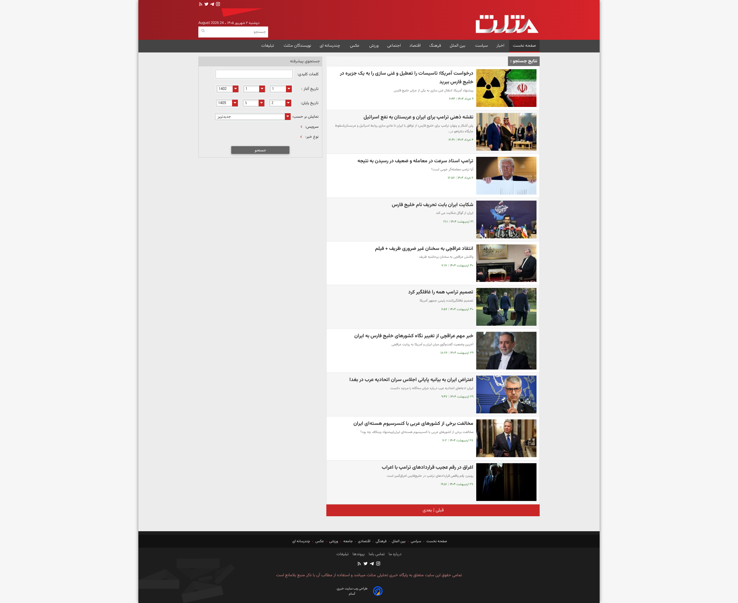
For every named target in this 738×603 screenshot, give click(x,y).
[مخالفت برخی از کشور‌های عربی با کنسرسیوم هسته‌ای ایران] (506, 438)
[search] (203, 31)
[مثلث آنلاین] (507, 24)
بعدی (427, 510)
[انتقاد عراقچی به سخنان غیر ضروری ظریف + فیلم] (506, 263)
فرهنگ (435, 45)
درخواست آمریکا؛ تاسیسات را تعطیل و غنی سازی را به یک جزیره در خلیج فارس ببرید (406, 77)
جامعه (348, 541)
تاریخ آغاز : (310, 89)
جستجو (260, 150)
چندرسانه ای (330, 45)
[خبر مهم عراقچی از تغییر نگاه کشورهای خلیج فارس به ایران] (506, 351)
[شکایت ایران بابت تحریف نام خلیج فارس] (506, 219)
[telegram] (211, 4)
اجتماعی (394, 45)
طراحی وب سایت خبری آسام (352, 591)
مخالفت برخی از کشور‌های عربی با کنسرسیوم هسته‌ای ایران (413, 423)
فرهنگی (381, 541)
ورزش (374, 45)
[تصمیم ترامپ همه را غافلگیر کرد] (506, 307)
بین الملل (458, 45)
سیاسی (416, 541)
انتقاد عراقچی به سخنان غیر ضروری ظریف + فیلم (424, 248)
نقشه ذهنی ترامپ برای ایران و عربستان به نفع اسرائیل (418, 117)
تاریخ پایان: (310, 103)
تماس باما (376, 554)
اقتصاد (415, 45)
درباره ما (394, 554)
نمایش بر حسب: (305, 117)
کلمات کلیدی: (307, 74)
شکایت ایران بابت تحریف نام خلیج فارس (432, 205)
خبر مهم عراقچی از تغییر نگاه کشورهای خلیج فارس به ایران (413, 336)
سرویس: (312, 127)
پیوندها (358, 554)
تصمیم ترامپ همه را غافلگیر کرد (440, 292)
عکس (355, 45)
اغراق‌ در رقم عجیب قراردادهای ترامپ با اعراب (427, 467)
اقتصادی (364, 541)
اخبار (500, 45)
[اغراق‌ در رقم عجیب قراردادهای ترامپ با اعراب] (506, 482)
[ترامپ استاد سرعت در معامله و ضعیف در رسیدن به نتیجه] (506, 176)
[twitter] (206, 4)
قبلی (439, 510)
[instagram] (217, 4)
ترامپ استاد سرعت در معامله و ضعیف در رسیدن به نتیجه (415, 161)
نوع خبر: (312, 137)
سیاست (481, 45)
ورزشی (333, 541)
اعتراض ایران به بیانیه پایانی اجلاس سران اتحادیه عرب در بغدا (411, 380)
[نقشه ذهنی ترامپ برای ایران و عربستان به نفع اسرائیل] (506, 132)
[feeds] (200, 4)
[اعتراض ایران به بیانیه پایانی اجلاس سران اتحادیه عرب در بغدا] (506, 394)
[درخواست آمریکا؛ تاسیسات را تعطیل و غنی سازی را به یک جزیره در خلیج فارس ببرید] (506, 88)
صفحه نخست (524, 45)
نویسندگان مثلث (297, 45)
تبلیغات (268, 45)
